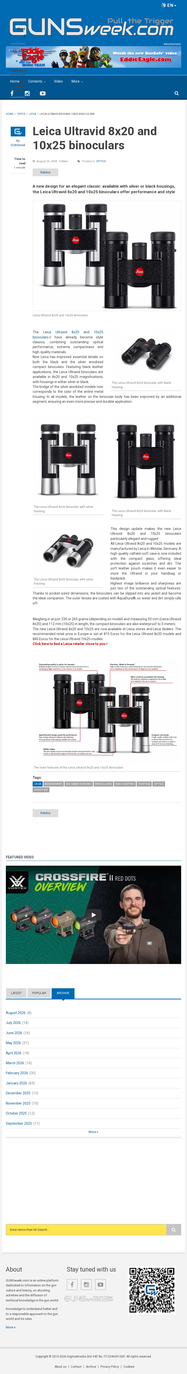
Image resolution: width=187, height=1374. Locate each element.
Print (22, 51)
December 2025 (18, 1093)
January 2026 (16, 1083)
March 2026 (15, 1063)
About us (60, 1366)
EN (170, 5)
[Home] (92, 25)
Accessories (53, 784)
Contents (35, 81)
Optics (101, 161)
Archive (66, 993)
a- (17, 61)
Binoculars (103, 784)
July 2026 (13, 1023)
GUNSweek (18, 145)
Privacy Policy (110, 1366)
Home (14, 81)
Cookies (128, 1366)
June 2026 (14, 1033)
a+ (22, 60)
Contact (76, 1366)
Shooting (41, 789)
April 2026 (13, 1053)
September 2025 (19, 1123)
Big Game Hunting (79, 784)
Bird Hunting (124, 784)
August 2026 (16, 1013)
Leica (37, 784)
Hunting (144, 784)
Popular (39, 993)
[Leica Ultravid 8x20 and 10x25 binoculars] (107, 256)
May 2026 (13, 1043)
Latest (16, 993)
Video (58, 81)
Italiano (45, 172)
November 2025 (18, 1103)
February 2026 (17, 1073)
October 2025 (16, 1113)
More (76, 81)
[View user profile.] (18, 131)
